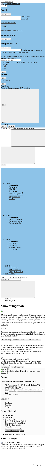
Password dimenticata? (8, 23)
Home (7, 299)
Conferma (11, 126)
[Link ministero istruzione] (10, 4)
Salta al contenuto (7, 2)
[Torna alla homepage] (23, 128)
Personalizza (6, 340)
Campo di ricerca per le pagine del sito (14, 277)
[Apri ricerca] (28, 138)
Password (24, 19)
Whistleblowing (10, 427)
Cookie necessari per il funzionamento (14, 359)
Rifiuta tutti (18, 340)
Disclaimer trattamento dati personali (13, 448)
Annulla (4, 126)
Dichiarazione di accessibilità (15, 423)
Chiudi (4, 72)
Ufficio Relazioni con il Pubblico (16, 421)
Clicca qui (4, 325)
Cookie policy (10, 415)
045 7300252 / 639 (14, 387)
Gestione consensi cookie (13, 429)
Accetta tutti (33, 340)
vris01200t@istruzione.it (27, 389)
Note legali (9, 417)
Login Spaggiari (11, 58)
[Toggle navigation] (18, 155)
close (3, 165)
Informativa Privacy (12, 419)
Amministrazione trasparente (14, 431)
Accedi (4, 6)
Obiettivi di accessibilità (13, 425)
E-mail (23, 50)
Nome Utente (25, 17)
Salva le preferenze (17, 367)
